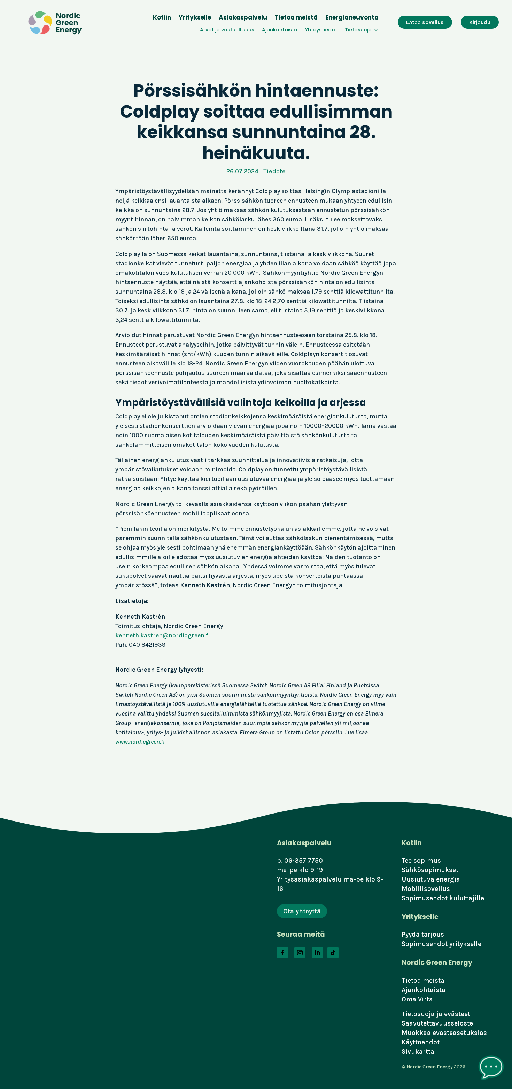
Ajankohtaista (279, 30)
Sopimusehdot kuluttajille (443, 898)
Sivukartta (418, 1052)
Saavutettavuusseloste (437, 1023)
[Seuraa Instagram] (299, 952)
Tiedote (274, 171)
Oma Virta (417, 999)
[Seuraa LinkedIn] (317, 952)
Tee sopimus (421, 860)
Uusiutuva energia (431, 879)
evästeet (457, 1014)
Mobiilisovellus (426, 889)
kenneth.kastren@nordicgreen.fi (162, 635)
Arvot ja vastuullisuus (227, 30)
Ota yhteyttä (302, 911)
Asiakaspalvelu (243, 18)
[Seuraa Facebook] (282, 952)
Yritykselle (195, 18)
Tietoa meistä (296, 18)
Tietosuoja (358, 30)
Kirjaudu (479, 22)
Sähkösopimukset (430, 870)
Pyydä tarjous (423, 934)
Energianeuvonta (352, 18)
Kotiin (162, 18)
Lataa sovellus (425, 22)
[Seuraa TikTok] (333, 952)
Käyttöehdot (421, 1042)
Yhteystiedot (321, 30)
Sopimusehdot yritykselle (441, 944)
